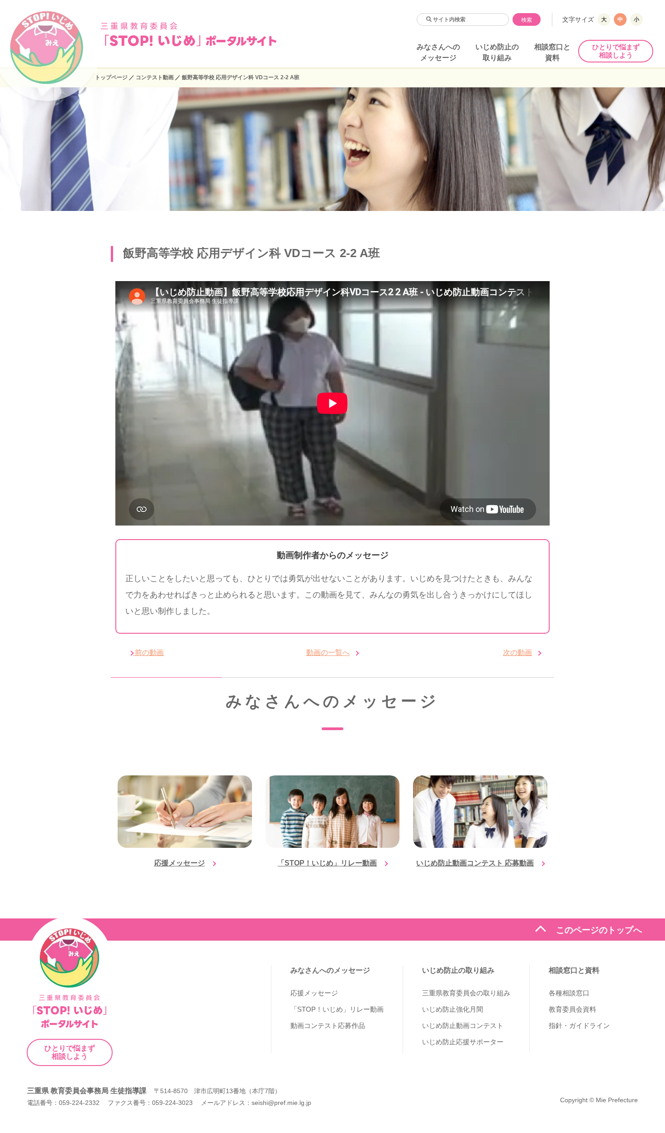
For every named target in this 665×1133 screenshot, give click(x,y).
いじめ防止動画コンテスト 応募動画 (475, 863)
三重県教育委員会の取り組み (466, 993)
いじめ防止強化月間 (452, 1009)
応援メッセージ (179, 863)
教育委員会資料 (572, 1009)
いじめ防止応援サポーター (463, 1042)
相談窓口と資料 (574, 970)
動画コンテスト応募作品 (327, 1025)
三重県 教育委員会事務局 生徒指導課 (87, 1091)
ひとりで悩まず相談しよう (616, 51)
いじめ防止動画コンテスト (463, 1025)
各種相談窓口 (569, 993)
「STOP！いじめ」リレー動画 (327, 863)
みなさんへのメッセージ (330, 970)
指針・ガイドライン (579, 1025)
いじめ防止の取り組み (458, 970)
